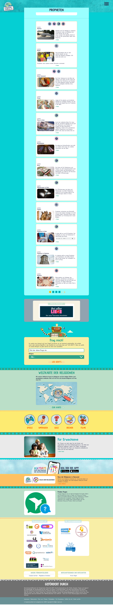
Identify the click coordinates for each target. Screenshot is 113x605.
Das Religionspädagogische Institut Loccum (72, 592)
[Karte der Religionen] (56, 393)
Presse (45, 599)
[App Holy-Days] (56, 466)
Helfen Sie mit (68, 599)
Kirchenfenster (40, 143)
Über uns (40, 599)
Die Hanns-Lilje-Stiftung (72, 589)
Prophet (39, 209)
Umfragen (43, 427)
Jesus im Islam (41, 120)
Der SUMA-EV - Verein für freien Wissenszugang (66, 593)
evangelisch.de (39, 602)
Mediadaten (51, 599)
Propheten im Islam (42, 231)
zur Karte (56, 407)
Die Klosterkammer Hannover (77, 590)
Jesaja (38, 98)
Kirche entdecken (63, 492)
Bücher (39, 50)
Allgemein (56, 46)
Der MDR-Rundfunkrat (47, 593)
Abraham (39, 28)
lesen (57, 39)
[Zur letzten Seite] (64, 292)
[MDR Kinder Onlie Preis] (71, 547)
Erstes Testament (41, 76)
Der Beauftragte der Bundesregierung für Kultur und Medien (39, 589)
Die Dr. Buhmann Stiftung (62, 590)
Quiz (56, 427)
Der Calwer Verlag (38, 592)
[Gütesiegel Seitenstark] (66, 531)
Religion (31, 354)
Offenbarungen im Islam (43, 187)
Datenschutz (34, 599)
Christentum (54, 24)
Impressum (26, 599)
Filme (83, 427)
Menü (106, 3)
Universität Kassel (60, 589)
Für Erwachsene (60, 599)
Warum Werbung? (56, 304)
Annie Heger (73, 575)
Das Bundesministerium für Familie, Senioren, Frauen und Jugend (71, 588)
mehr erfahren (62, 483)
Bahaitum (63, 24)
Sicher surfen (76, 599)
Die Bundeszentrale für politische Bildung (44, 590)
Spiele (30, 427)
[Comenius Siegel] (81, 531)
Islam (59, 24)
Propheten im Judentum (43, 253)
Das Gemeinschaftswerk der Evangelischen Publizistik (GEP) (39, 588)
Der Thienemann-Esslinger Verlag (52, 592)
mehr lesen (61, 451)
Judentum (50, 24)
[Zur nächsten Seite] (62, 292)
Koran (38, 165)
